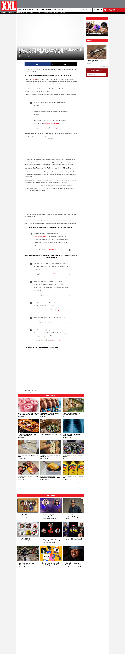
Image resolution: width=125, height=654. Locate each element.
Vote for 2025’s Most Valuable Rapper (73, 540)
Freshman (31, 9)
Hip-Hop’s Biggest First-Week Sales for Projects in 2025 (50, 564)
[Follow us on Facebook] (101, 10)
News (19, 9)
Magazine (60, 9)
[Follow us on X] (94, 10)
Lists (54, 9)
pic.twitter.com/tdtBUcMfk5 (52, 123)
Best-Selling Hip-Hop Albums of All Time (95, 33)
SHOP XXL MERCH (48, 12)
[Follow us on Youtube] (98, 10)
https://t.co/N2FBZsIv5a (40, 236)
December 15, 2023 (55, 128)
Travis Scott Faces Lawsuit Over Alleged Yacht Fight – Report (73, 517)
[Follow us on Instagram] (90, 10)
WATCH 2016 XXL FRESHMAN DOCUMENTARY (16, 12)
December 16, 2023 (52, 249)
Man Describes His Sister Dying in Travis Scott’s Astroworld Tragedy (26, 565)
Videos (37, 9)
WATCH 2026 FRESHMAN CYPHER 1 (35, 12)
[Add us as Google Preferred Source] (87, 10)
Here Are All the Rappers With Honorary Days (27, 516)
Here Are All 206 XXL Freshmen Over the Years (26, 540)
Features (48, 9)
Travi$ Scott (33, 390)
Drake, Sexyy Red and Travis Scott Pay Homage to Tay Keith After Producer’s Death (51, 541)
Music (24, 9)
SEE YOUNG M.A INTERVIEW (59, 12)
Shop (42, 9)
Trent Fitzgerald (25, 56)
